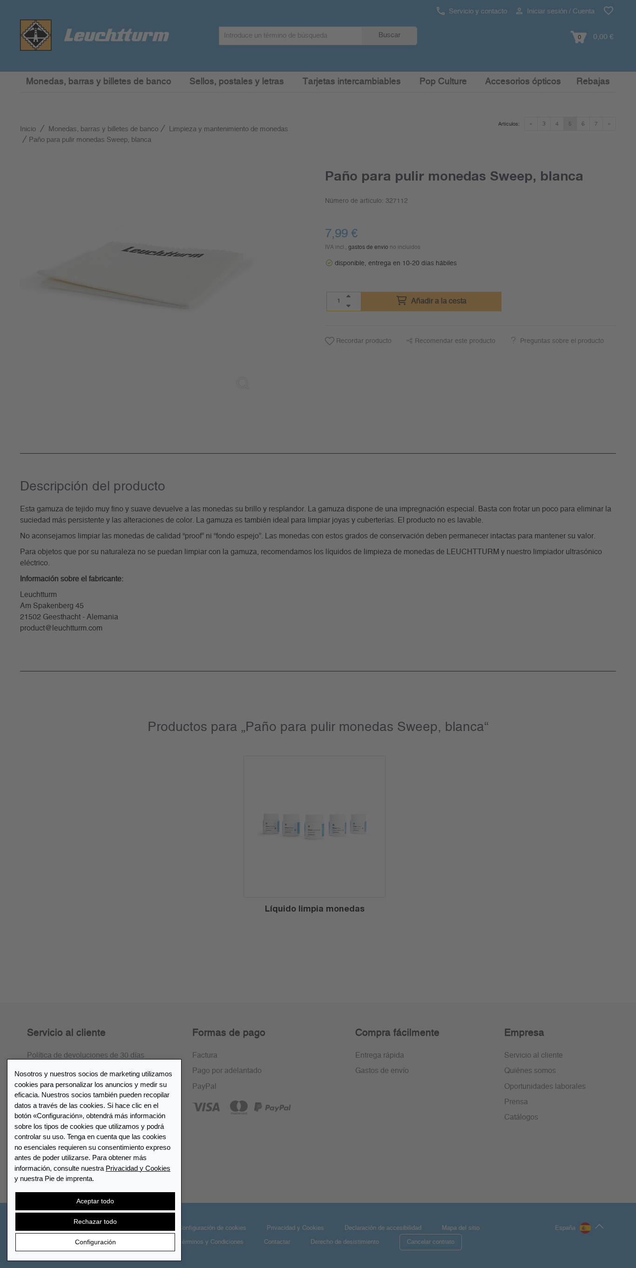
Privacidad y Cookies (138, 1168)
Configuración (95, 1242)
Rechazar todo (95, 1221)
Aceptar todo (95, 1201)
